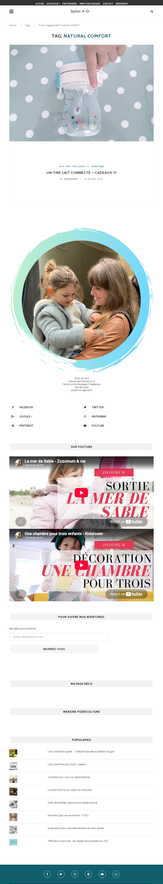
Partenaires (69, 3)
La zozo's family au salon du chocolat (70, 789)
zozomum (71, 178)
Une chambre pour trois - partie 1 (67, 764)
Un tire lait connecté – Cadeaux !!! (82, 172)
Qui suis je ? (53, 3)
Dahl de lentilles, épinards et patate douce (72, 802)
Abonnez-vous (54, 649)
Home (12, 25)
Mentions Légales (90, 3)
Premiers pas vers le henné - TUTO (68, 815)
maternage (97, 166)
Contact (108, 3)
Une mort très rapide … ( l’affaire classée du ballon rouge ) (81, 751)
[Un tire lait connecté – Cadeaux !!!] (81, 93)
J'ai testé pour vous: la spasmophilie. (69, 777)
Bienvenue (122, 3)
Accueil (40, 3)
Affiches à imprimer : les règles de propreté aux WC (78, 840)
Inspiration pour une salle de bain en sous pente (76, 828)
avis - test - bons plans (72, 166)
